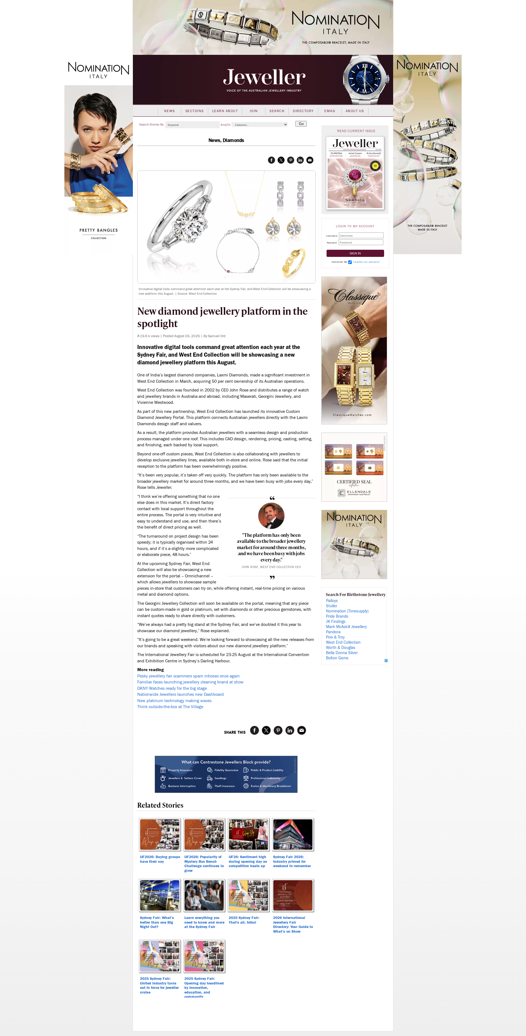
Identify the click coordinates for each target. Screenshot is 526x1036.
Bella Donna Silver (342, 653)
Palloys (332, 600)
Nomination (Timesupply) (347, 611)
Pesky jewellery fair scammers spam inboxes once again (188, 676)
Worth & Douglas (340, 647)
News (169, 111)
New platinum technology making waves (174, 700)
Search (277, 111)
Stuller (331, 606)
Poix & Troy (335, 637)
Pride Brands (337, 616)
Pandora (333, 632)
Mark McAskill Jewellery (346, 627)
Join (254, 111)
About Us (355, 111)
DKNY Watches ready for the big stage (172, 688)
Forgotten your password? (366, 262)
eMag (329, 111)
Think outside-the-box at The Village (170, 706)
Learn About (225, 111)
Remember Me (339, 262)
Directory (303, 111)
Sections (194, 111)
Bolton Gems (337, 658)
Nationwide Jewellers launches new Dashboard (180, 694)
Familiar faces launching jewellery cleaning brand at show (190, 682)
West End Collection (343, 642)
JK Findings (335, 621)
